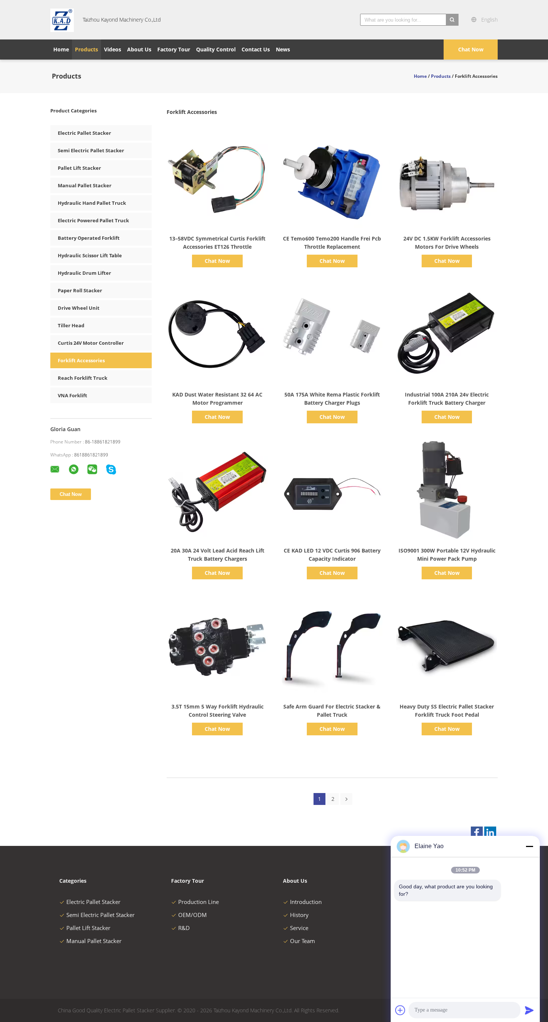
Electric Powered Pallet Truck (93, 220)
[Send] (529, 1010)
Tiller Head (71, 325)
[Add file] (400, 1010)
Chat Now (471, 49)
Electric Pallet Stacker (84, 133)
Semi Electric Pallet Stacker (91, 150)
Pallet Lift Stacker (79, 168)
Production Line (198, 901)
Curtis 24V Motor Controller (91, 343)
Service (299, 928)
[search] (452, 20)
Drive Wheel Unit (79, 308)
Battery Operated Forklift (89, 238)
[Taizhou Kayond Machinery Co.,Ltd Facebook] (477, 832)
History (299, 914)
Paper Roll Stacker (80, 290)
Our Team (302, 941)
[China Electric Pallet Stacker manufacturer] (62, 19)
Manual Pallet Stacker (84, 185)
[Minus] (529, 846)
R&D (184, 928)
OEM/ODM (192, 914)
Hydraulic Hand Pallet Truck (92, 203)
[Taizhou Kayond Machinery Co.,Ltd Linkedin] (490, 832)
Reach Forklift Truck (82, 378)
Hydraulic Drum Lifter (84, 273)
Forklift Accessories (81, 360)
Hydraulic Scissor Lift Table (90, 255)
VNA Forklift (72, 395)
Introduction (306, 901)
